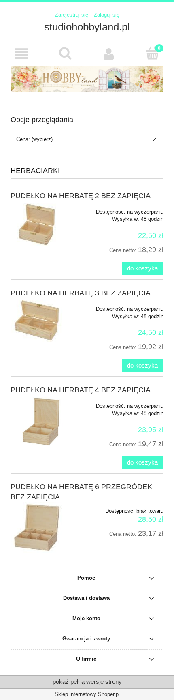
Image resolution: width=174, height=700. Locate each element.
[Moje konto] (109, 53)
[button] (22, 53)
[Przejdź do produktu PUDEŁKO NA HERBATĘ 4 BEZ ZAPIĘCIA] (41, 421)
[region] (87, 79)
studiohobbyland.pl (87, 27)
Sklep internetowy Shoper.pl (87, 694)
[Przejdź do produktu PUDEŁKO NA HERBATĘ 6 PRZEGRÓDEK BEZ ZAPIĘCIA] (41, 527)
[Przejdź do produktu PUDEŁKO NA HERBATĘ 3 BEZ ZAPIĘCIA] (41, 321)
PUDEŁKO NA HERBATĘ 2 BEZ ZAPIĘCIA (81, 196)
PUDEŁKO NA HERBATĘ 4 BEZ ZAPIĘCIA (81, 390)
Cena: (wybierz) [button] (34, 139)
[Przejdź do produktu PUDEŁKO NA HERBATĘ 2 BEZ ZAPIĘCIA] (41, 224)
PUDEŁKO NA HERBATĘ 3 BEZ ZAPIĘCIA (81, 293)
